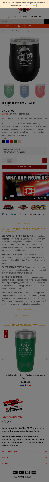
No (26, 6)
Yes (34, 6)
